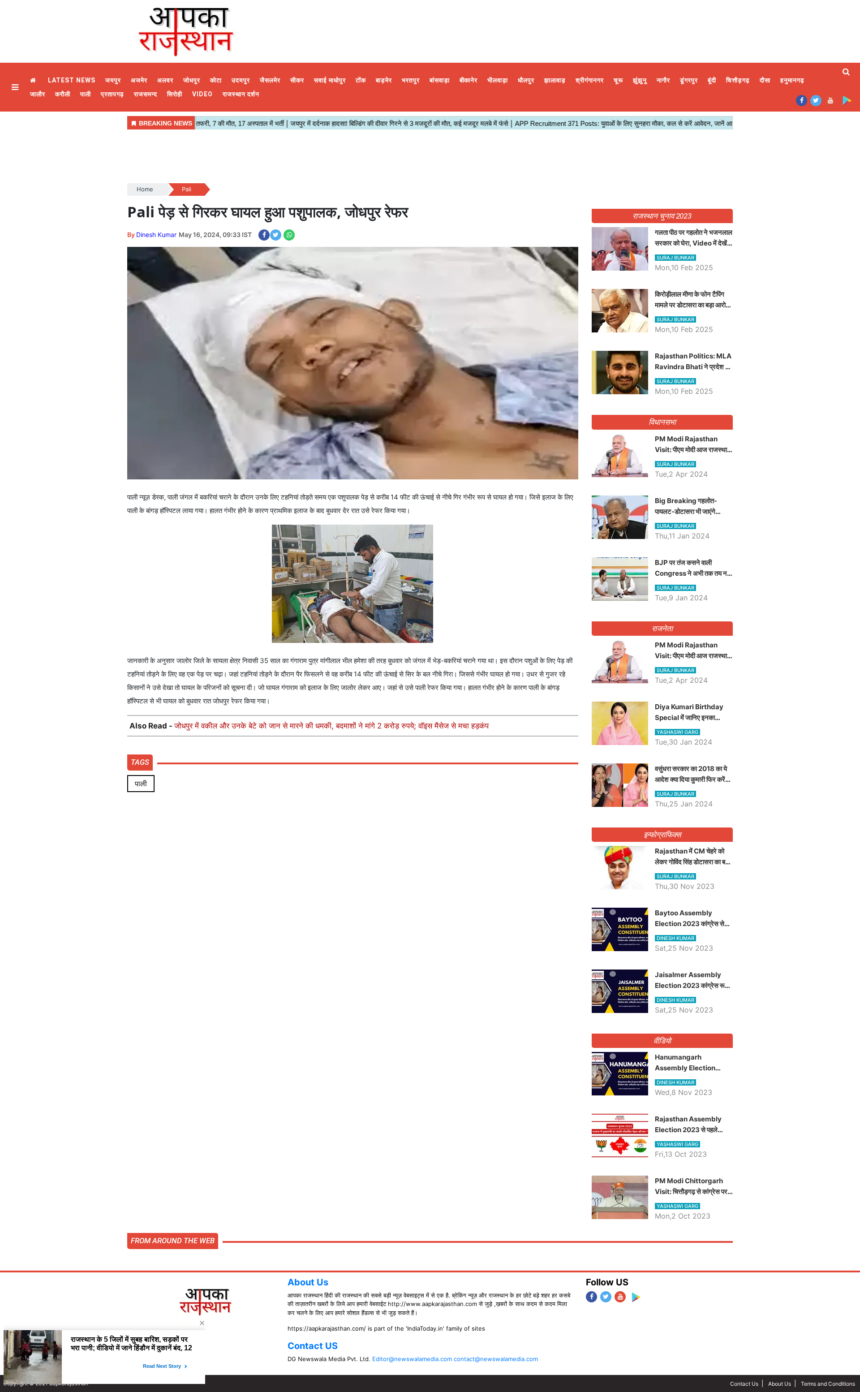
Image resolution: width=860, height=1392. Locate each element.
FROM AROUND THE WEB (173, 1240)
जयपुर (113, 80)
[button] (16, 87)
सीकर (297, 80)
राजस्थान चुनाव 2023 (662, 215)
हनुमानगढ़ (792, 80)
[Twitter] (815, 100)
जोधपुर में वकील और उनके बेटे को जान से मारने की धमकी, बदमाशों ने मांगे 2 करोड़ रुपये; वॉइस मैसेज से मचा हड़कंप (331, 725)
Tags (140, 762)
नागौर (663, 80)
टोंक (361, 80)
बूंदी (712, 80)
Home (34, 80)
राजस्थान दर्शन (241, 94)
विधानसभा (662, 422)
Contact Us (744, 1383)
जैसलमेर (270, 80)
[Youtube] (830, 100)
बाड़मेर (384, 80)
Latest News (71, 80)
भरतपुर (411, 80)
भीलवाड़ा (497, 80)
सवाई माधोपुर (330, 80)
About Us (308, 1282)
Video (202, 94)
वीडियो (662, 1040)
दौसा (765, 80)
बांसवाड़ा (440, 80)
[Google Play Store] (846, 100)
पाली (85, 94)
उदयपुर (241, 80)
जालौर (37, 94)
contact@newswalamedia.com (496, 1358)
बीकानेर (469, 80)
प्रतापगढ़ (112, 94)
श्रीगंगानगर (590, 80)
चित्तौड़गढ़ (738, 80)
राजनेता (662, 628)
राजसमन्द (145, 94)
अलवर (165, 80)
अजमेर (139, 80)
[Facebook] (801, 100)
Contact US (313, 1345)
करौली (62, 94)
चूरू (618, 80)
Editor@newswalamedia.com (412, 1358)
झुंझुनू (640, 80)
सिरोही (174, 94)
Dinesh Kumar (156, 234)
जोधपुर (191, 80)
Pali (186, 189)
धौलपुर (526, 80)
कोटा (216, 80)
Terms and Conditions (828, 1383)
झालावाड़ (555, 80)
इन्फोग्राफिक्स (662, 834)
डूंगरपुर (689, 80)
